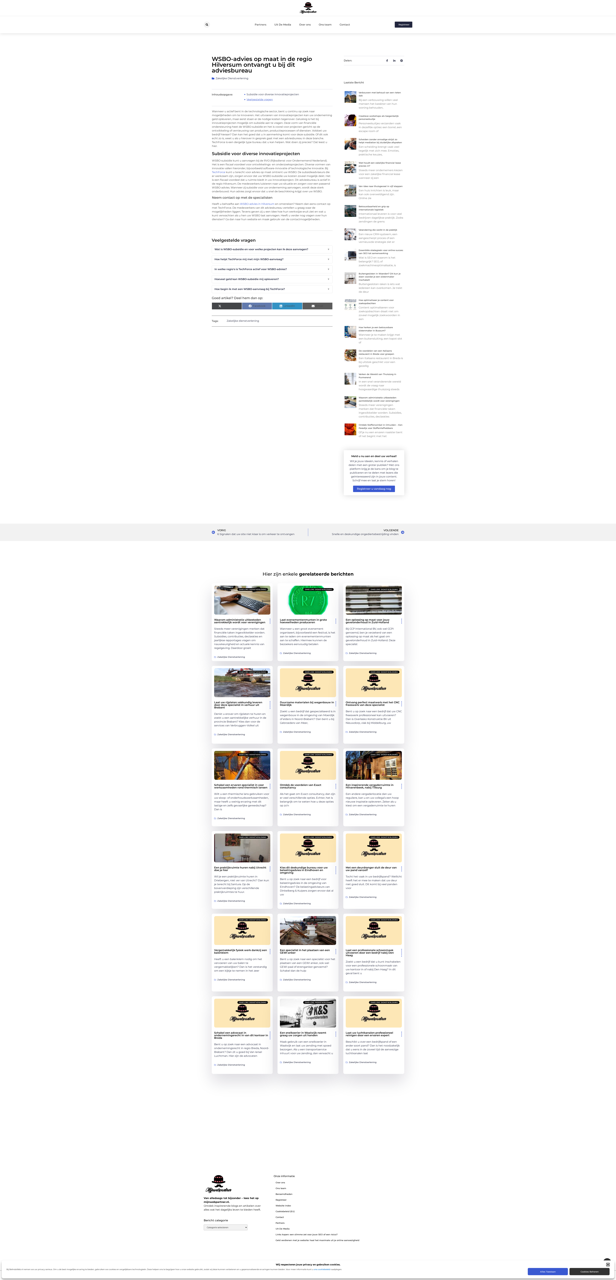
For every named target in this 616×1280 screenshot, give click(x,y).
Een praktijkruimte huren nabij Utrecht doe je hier (240, 869)
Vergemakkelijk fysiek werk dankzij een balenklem (240, 951)
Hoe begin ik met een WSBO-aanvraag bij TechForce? (272, 289)
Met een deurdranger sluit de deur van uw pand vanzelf (371, 869)
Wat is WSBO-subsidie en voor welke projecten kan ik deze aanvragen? (272, 249)
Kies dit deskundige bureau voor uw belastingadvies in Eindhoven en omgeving (304, 870)
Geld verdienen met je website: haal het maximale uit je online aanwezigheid (317, 1240)
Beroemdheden (284, 1194)
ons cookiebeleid (322, 1269)
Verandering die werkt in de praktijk (378, 230)
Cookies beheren (590, 1271)
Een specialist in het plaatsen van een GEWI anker (305, 951)
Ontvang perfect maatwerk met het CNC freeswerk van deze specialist (372, 703)
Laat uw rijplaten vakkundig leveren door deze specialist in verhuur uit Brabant (238, 705)
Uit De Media (282, 24)
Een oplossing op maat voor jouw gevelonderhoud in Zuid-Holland (367, 621)
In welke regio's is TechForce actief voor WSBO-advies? (272, 269)
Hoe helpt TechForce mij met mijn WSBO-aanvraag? (272, 259)
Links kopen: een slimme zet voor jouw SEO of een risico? (307, 1234)
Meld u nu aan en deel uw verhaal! (374, 456)
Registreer (281, 1200)
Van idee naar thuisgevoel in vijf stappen (381, 186)
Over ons (305, 24)
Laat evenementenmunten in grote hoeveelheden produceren (303, 621)
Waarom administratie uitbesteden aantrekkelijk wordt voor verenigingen (239, 621)
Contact (345, 24)
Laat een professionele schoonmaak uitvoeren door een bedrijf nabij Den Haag (370, 953)
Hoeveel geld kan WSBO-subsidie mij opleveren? (272, 279)
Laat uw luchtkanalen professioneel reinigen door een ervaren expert (369, 1034)
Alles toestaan (548, 1271)
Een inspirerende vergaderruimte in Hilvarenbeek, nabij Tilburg (370, 786)
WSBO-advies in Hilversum (257, 203)
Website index (283, 1205)
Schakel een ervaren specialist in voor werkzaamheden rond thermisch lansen (240, 786)
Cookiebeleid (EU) (285, 1211)
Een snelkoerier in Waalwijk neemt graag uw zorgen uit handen (303, 1034)
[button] (608, 1264)
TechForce (218, 172)
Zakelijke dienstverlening (232, 78)
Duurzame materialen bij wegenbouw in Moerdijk (307, 703)
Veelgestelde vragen (260, 99)
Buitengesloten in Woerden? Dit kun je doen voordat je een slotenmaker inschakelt (380, 276)
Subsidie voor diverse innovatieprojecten (273, 94)
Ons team (325, 24)
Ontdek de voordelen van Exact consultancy (300, 786)
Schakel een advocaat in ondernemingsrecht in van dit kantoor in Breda (241, 1035)
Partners (260, 24)
